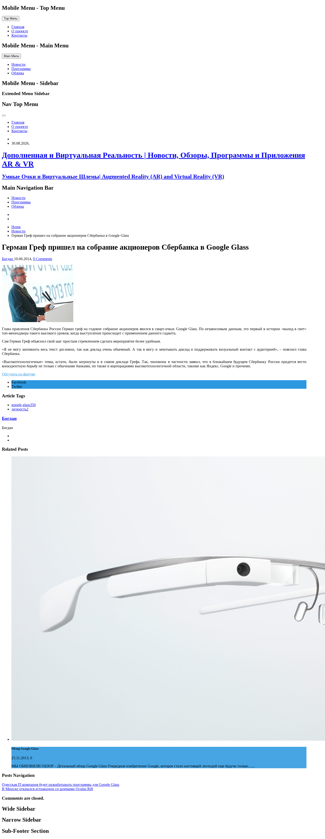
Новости (18, 64)
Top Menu (10, 18)
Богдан (9, 418)
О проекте (19, 31)
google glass (23, 405)
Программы (21, 69)
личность (19, 409)
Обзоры (17, 73)
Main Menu (11, 56)
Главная (17, 27)
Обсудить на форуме (18, 374)
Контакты (19, 35)
